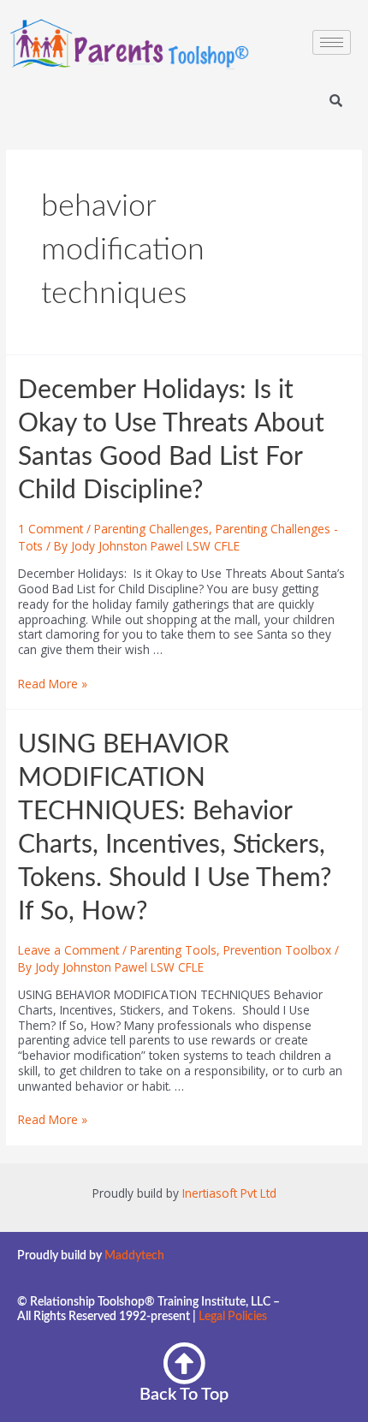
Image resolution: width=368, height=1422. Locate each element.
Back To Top (184, 1394)
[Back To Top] (184, 1363)
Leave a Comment (68, 950)
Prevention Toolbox (277, 950)
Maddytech (134, 1256)
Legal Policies (233, 1317)
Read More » (52, 683)
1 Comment (50, 529)
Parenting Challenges (151, 529)
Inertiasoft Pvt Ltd (229, 1193)
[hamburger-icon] (331, 42)
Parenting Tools (173, 950)
